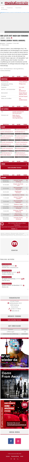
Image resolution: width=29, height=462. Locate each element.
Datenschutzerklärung (15, 456)
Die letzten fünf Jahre (9, 271)
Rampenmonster (8, 265)
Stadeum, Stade (18, 204)
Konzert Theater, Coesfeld (18, 197)
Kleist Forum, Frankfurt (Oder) (18, 214)
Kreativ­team (6, 76)
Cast (13, 76)
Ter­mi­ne (25, 76)
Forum (13, 228)
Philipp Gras (22, 84)
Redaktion (3, 43)
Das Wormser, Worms (18, 195)
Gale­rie (18, 76)
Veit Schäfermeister (23, 99)
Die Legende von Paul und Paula (11, 278)
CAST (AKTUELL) (5, 109)
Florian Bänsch (23, 93)
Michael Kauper (23, 96)
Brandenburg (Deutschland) (8, 234)
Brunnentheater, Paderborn (18, 201)
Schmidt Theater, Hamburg (18, 181)
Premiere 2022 (14, 233)
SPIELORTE (3, 177)
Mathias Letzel (23, 94)
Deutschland (9, 43)
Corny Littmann (23, 82)
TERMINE (3, 164)
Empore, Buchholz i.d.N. (18, 184)
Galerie (8, 233)
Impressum (8, 456)
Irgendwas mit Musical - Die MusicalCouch (12, 284)
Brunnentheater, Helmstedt (18, 188)
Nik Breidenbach (22, 90)
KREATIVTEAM (4, 79)
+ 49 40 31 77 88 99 (15, 309)
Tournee (22, 233)
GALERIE (3, 127)
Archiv (3, 233)
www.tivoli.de (15, 311)
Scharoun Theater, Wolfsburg (18, 211)
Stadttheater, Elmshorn (18, 191)
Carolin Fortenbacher (18, 111)
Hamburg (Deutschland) (7, 235)
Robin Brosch (16, 115)
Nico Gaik (21, 87)
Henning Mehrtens (17, 118)
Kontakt (21, 456)
